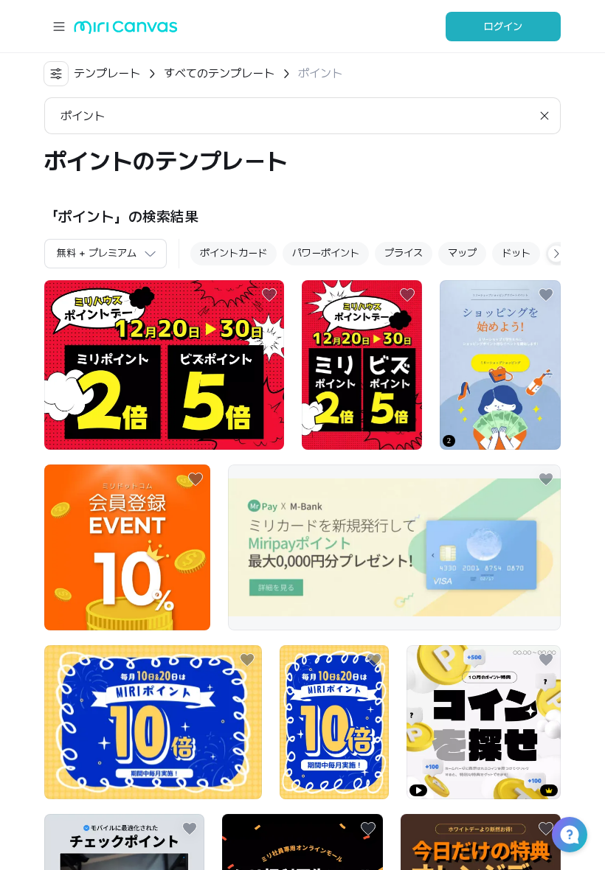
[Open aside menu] (59, 26)
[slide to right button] (556, 253)
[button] (569, 834)
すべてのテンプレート (219, 73)
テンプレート (107, 73)
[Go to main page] (126, 30)
